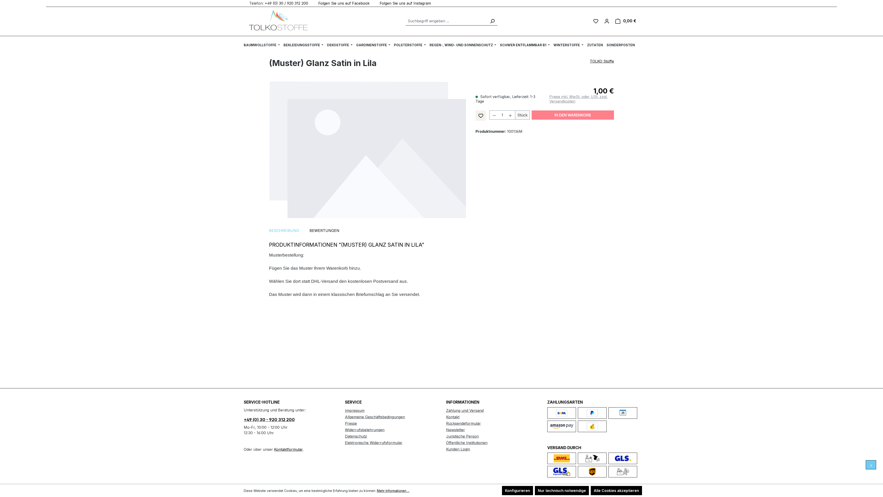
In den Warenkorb (572, 115)
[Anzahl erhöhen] (510, 115)
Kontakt (452, 417)
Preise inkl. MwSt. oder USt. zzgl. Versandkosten (578, 99)
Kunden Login (458, 449)
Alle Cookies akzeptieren (616, 490)
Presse (351, 423)
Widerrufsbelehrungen (364, 430)
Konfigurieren (517, 490)
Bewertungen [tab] (324, 230)
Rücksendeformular (463, 423)
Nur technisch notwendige (562, 490)
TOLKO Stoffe (602, 61)
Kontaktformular (288, 449)
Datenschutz (356, 436)
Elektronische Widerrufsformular (373, 442)
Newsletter (455, 430)
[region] (367, 150)
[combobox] (446, 21)
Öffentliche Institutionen (466, 442)
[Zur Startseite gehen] (278, 20)
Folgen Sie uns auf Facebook (344, 3)
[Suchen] (492, 21)
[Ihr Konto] (606, 21)
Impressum (354, 410)
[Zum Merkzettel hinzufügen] (481, 115)
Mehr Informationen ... (393, 491)
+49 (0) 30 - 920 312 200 (269, 419)
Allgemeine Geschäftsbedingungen (375, 417)
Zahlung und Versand (465, 410)
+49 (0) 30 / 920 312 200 (286, 3)
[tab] (284, 230)
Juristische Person (462, 436)
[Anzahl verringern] (494, 115)
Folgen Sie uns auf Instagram (405, 3)
